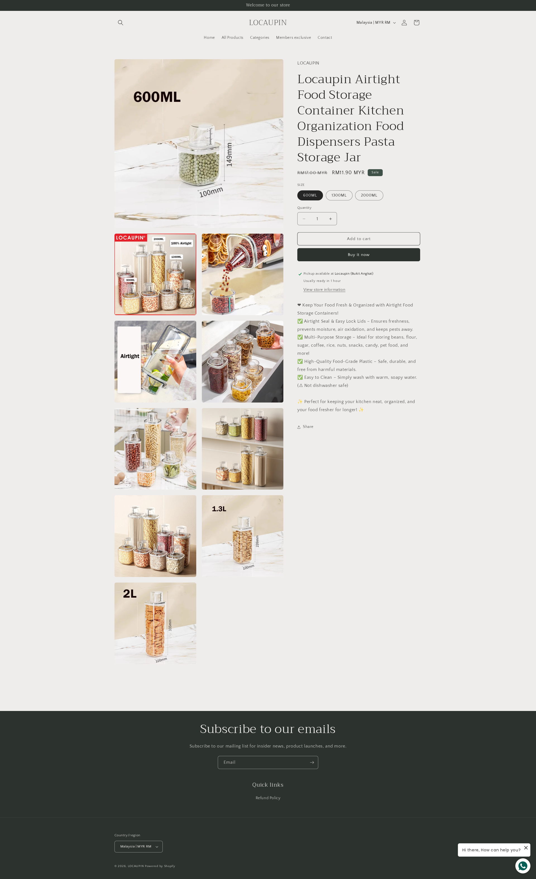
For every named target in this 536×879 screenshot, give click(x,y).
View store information (324, 290)
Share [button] (308, 427)
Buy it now (359, 255)
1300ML (339, 195)
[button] (120, 22)
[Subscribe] (312, 762)
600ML (310, 195)
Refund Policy (268, 798)
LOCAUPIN (136, 866)
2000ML (369, 195)
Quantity (304, 208)
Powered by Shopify (160, 866)
